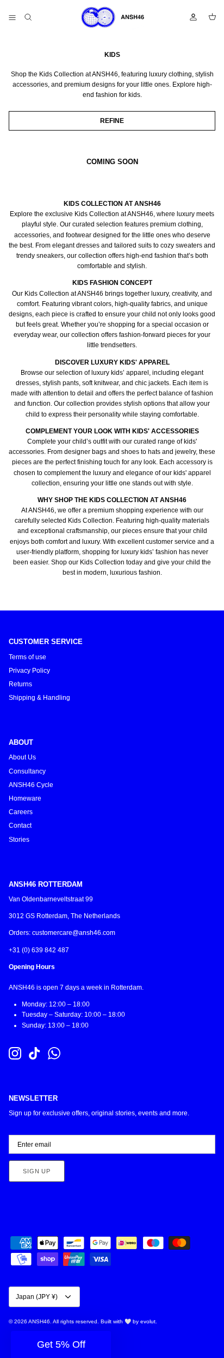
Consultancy (27, 771)
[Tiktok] (34, 1053)
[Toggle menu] (12, 17)
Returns (20, 684)
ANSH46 (39, 1321)
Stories (19, 839)
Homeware (25, 798)
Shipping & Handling (39, 697)
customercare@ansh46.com (73, 933)
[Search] (36, 17)
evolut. (148, 1321)
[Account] (188, 17)
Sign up (37, 1171)
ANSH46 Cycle (31, 785)
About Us (22, 757)
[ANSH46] (112, 17)
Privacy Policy (29, 670)
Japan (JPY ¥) (37, 1297)
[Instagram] (15, 1053)
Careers (21, 812)
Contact (20, 825)
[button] (61, 1344)
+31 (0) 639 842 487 (39, 950)
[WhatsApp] (54, 1053)
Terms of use (27, 657)
